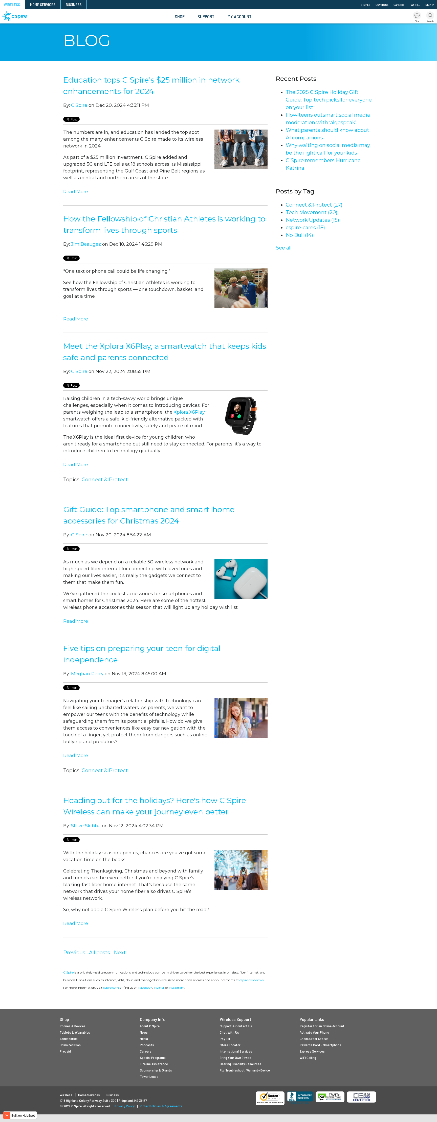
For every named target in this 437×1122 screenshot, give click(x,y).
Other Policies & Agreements (161, 1106)
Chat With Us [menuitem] (229, 1032)
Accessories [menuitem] (69, 1038)
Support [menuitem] (206, 16)
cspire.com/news (251, 980)
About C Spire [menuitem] (150, 1026)
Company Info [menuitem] (152, 1019)
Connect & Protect (105, 480)
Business (112, 1095)
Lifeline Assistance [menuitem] (154, 1064)
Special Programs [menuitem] (153, 1057)
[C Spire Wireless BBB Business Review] (300, 1098)
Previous (74, 953)
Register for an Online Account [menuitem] (322, 1026)
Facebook (145, 987)
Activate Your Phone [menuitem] (314, 1032)
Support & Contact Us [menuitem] (236, 1026)
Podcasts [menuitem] (147, 1045)
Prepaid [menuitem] (65, 1051)
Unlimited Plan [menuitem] (70, 1045)
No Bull (299, 235)
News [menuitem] (144, 1032)
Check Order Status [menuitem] (314, 1038)
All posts (99, 953)
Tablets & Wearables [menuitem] (75, 1032)
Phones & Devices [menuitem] (72, 1026)
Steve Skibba (86, 826)
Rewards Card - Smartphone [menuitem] (320, 1045)
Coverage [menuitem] (382, 4)
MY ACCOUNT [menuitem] (240, 16)
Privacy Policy (125, 1106)
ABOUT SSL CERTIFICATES (270, 1102)
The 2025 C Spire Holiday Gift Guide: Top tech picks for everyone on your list (329, 99)
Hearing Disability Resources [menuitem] (240, 1064)
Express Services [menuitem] (312, 1051)
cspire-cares (305, 228)
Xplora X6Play (189, 412)
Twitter (159, 987)
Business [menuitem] (73, 4)
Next (120, 953)
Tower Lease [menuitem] (149, 1076)
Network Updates (312, 220)
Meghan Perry (87, 674)
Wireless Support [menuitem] (235, 1019)
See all (284, 248)
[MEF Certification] (361, 1097)
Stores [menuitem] (365, 4)
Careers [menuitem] (399, 4)
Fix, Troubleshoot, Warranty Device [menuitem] (245, 1070)
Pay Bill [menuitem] (415, 4)
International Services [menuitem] (236, 1051)
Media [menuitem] (144, 1038)
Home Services (89, 1095)
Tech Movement (311, 212)
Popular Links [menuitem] (312, 1019)
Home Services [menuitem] (42, 4)
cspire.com (111, 987)
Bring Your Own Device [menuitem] (235, 1057)
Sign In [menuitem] (429, 4)
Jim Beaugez (86, 244)
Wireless (66, 1095)
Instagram (176, 987)
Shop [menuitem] (180, 16)
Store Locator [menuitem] (230, 1045)
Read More (75, 191)
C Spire (79, 105)
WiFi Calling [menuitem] (308, 1057)
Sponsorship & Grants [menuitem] (156, 1070)
